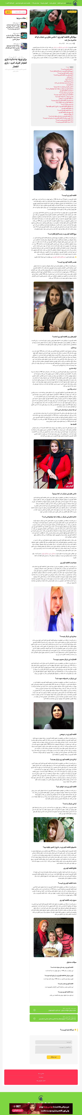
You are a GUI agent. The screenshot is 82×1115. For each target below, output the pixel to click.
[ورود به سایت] (41, 551)
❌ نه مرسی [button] (41, 567)
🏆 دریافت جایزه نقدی (41, 563)
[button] (41, 557)
